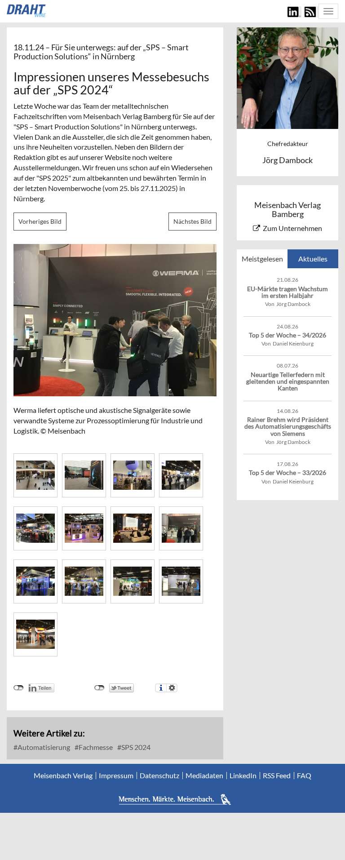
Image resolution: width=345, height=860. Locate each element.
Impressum (116, 775)
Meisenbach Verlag (63, 775)
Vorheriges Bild (40, 221)
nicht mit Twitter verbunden (99, 688)
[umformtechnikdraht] (27, 10)
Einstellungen (171, 687)
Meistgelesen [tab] (262, 258)
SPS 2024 (135, 747)
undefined (18, 688)
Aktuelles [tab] (312, 258)
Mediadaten (204, 775)
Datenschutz (159, 775)
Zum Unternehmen (292, 228)
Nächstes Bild (192, 221)
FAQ (304, 775)
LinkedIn (243, 775)
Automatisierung (43, 747)
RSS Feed (277, 775)
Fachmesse (95, 747)
